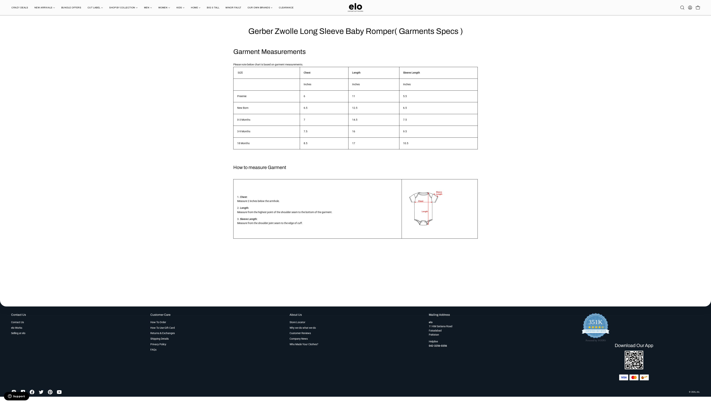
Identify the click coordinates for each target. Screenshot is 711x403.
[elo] (355, 7)
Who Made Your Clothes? (304, 344)
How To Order (158, 322)
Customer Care (160, 314)
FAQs (153, 349)
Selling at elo (18, 333)
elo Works (16, 327)
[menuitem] (19, 7)
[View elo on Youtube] (58, 392)
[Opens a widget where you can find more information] (16, 396)
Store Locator (297, 322)
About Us (296, 314)
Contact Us (18, 314)
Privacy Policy (158, 344)
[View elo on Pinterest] (49, 392)
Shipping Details (159, 338)
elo (698, 392)
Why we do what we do (303, 327)
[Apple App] (634, 368)
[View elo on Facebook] (31, 392)
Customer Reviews (300, 333)
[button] (682, 7)
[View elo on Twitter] (40, 392)
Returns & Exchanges (162, 333)
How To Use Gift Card (162, 327)
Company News (299, 338)
